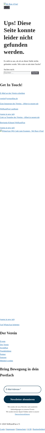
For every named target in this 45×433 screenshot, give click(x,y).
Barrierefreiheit (39, 429)
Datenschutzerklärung (22, 414)
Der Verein (4, 345)
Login (2, 429)
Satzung (3, 357)
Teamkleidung (5, 351)
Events (2, 341)
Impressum (10, 429)
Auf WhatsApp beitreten (9, 325)
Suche (35, 73)
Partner (3, 354)
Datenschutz (21, 429)
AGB (29, 429)
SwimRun (4, 348)
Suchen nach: (9, 69)
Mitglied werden (6, 361)
